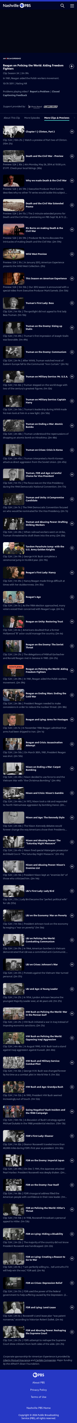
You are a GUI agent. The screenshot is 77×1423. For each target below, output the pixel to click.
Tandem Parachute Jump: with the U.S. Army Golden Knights (45, 548)
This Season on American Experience (46, 278)
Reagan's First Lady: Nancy (41, 572)
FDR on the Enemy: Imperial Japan (45, 1160)
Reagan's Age (33, 597)
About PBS (39, 1382)
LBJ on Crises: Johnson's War (42, 964)
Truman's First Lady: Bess (40, 303)
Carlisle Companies (45, 1360)
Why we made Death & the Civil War (46, 180)
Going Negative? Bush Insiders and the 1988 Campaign (45, 1111)
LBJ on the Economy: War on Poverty (46, 915)
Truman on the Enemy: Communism (46, 352)
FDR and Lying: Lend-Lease (41, 1307)
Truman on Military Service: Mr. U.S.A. (47, 376)
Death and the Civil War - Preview (44, 156)
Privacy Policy (38, 1389)
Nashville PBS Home (39, 1408)
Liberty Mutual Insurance (16, 1360)
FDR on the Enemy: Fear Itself (42, 1184)
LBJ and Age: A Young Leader (42, 989)
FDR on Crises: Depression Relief (44, 1283)
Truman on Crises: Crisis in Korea (44, 450)
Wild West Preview (36, 254)
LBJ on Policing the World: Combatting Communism (40, 940)
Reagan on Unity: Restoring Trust (44, 621)
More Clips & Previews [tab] (56, 117)
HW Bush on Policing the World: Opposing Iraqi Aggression (44, 1038)
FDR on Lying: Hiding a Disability (44, 1234)
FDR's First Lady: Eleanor (39, 1136)
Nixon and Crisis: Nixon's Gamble (45, 793)
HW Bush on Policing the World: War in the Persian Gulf (46, 1013)
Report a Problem (40, 91)
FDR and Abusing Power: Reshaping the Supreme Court (46, 1332)
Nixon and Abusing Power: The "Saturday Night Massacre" (43, 842)
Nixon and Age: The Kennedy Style (45, 817)
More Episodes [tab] (32, 117)
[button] (62, 5)
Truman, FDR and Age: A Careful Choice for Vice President (43, 475)
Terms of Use (38, 1397)
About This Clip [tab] (12, 117)
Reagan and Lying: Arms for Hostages (47, 719)
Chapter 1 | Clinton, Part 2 (40, 131)
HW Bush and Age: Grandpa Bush (44, 1086)
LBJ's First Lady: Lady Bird (40, 891)
